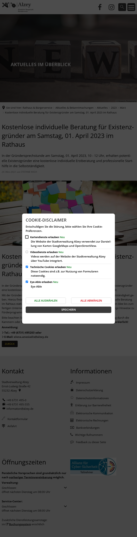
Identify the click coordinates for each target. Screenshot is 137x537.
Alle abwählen (91, 300)
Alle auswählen (45, 300)
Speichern (68, 309)
